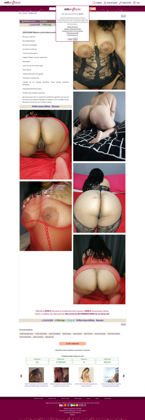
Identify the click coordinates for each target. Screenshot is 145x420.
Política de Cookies (72, 27)
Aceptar (70, 39)
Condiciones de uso (72, 35)
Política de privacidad (73, 33)
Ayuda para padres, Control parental (72, 31)
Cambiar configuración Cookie (72, 29)
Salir (75, 39)
